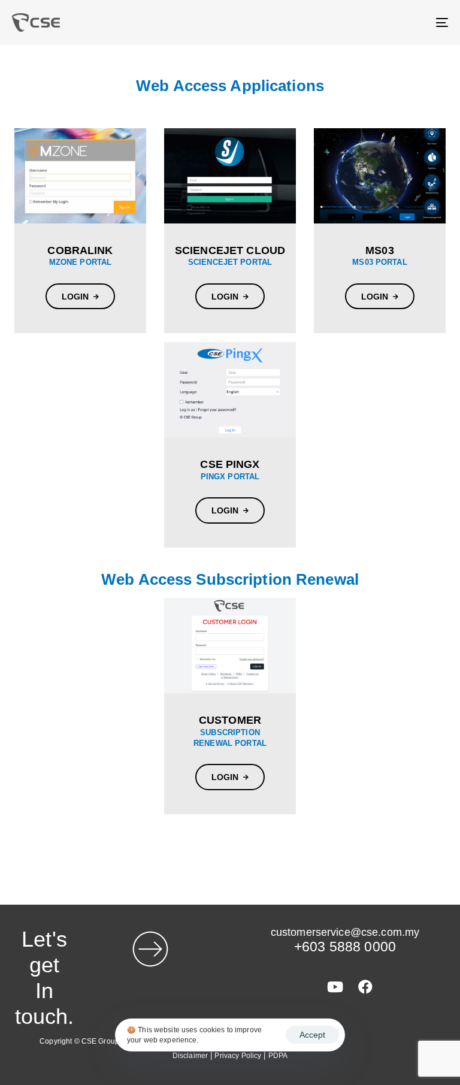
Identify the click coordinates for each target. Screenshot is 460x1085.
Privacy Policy (237, 1055)
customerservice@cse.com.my (345, 932)
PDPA (278, 1055)
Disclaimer (190, 1055)
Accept (312, 1034)
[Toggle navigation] (375, 22)
